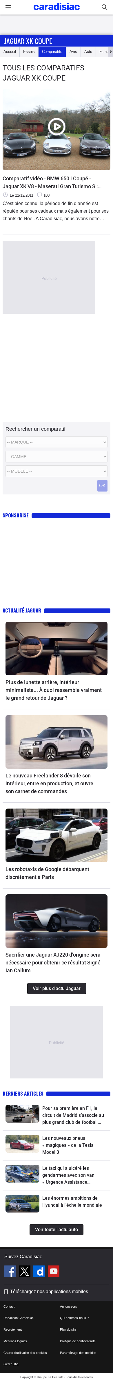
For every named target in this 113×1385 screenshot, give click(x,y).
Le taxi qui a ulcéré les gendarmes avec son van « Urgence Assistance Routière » (68, 1175)
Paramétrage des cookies (78, 1352)
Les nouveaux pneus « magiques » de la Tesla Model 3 (68, 1145)
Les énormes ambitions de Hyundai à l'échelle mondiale (72, 1201)
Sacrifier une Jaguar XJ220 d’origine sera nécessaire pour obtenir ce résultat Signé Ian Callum (53, 962)
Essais (29, 51)
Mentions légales (15, 1341)
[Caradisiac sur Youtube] (53, 1272)
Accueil (9, 51)
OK (102, 485)
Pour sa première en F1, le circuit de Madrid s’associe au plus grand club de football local (73, 1115)
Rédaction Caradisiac (18, 1318)
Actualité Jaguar (22, 610)
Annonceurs (68, 1306)
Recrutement (12, 1329)
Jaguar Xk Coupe (28, 40)
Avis (73, 51)
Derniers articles (23, 1093)
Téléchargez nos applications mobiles (49, 1291)
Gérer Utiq (10, 1364)
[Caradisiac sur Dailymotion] (39, 1272)
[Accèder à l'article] (56, 648)
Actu (88, 51)
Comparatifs (52, 51)
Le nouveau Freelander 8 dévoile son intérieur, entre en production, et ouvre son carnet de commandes (49, 783)
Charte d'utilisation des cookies (25, 1352)
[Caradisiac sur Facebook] (10, 1272)
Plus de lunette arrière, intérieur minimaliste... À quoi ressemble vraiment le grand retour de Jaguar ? (54, 690)
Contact (8, 1306)
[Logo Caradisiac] (57, 12)
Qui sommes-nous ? (74, 1318)
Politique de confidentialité (78, 1341)
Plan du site (68, 1329)
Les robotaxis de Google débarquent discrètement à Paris (47, 873)
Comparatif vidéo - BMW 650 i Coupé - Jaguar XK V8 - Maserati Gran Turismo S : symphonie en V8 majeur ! (50, 182)
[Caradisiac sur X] (25, 1272)
